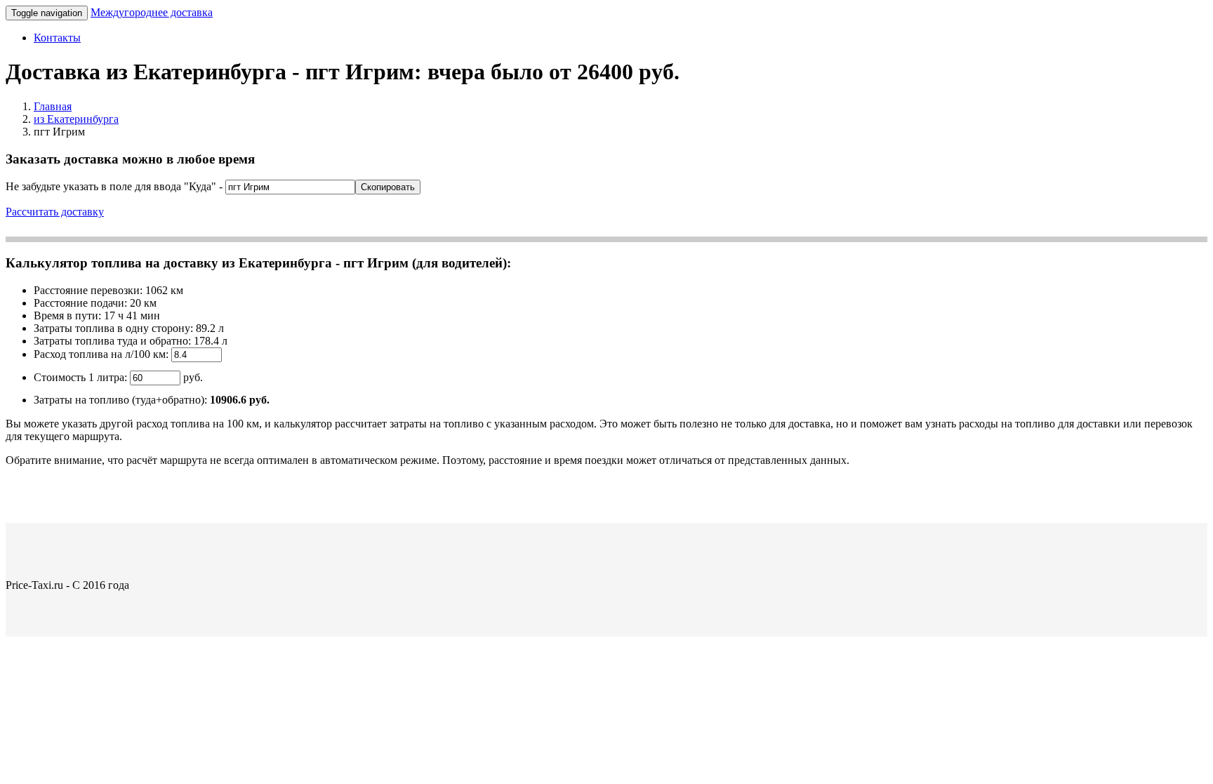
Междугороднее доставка (152, 12)
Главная (53, 106)
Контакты (57, 38)
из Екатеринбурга (76, 119)
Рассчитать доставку (55, 212)
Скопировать (388, 187)
